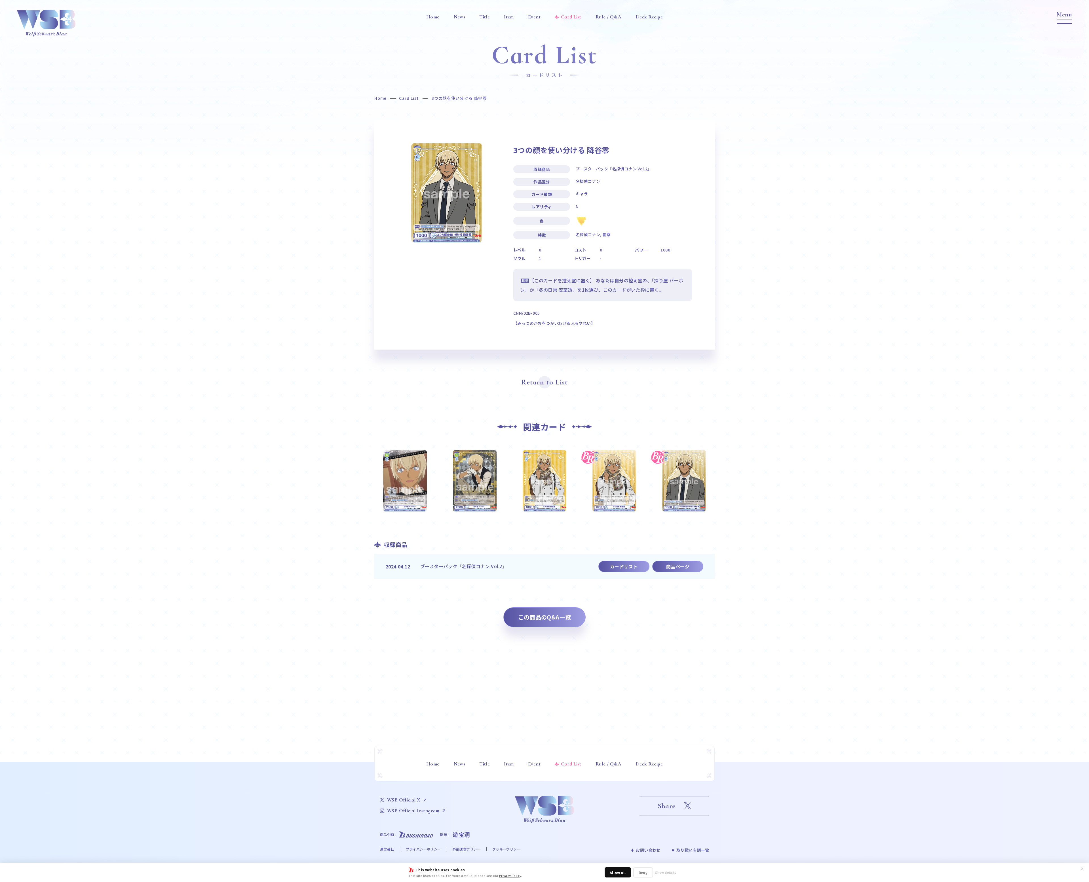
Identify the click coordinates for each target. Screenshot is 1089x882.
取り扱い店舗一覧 (692, 850)
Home (380, 98)
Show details (665, 872)
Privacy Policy (510, 875)
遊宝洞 (461, 834)
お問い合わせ (648, 850)
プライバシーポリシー (423, 849)
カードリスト (624, 566)
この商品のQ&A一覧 (544, 617)
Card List (409, 98)
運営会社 (387, 849)
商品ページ (677, 566)
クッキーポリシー (506, 849)
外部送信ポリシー (467, 849)
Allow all (618, 872)
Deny (643, 872)
